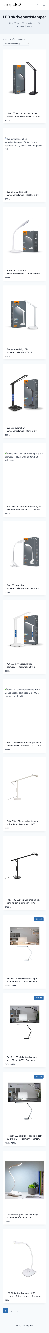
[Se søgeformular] (38, 5)
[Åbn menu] (44, 5)
